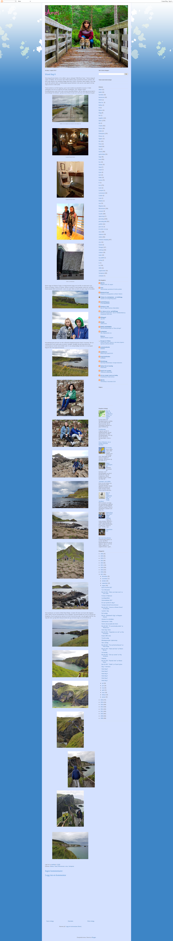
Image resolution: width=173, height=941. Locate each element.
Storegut (101, 247)
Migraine (101, 206)
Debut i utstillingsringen (109, 465)
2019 (102, 569)
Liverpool (101, 190)
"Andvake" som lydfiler (105, 481)
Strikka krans (104, 323)
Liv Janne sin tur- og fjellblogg (109, 311)
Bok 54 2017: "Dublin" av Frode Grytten (112, 664)
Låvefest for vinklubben (108, 619)
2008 (102, 718)
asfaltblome (104, 352)
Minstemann (61, 866)
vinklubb (101, 275)
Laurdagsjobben (106, 598)
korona (100, 180)
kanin (100, 172)
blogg (100, 113)
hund (100, 159)
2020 (102, 567)
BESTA (102, 283)
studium (101, 252)
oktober (104, 581)
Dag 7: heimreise (106, 666)
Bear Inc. (101, 102)
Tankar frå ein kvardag (107, 366)
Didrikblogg (104, 361)
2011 (102, 711)
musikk (100, 213)
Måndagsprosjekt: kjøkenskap (109, 640)
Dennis (100, 128)
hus (100, 162)
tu (99, 263)
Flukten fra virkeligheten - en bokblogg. (112, 297)
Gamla (100, 151)
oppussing (101, 216)
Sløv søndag (105, 642)
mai (103, 688)
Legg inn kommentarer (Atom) (73, 926)
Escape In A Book (105, 341)
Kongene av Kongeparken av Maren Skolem (111, 294)
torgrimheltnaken (105, 356)
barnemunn (101, 97)
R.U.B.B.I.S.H (102, 229)
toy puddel (101, 257)
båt (99, 123)
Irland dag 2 (105, 678)
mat (100, 203)
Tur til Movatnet (106, 590)
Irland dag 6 (105, 669)
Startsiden (70, 921)
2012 (102, 709)
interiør (100, 164)
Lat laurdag (104, 652)
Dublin (100, 131)
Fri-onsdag (109, 447)
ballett (100, 92)
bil (99, 107)
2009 (102, 716)
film (100, 141)
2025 (102, 556)
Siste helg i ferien (106, 629)
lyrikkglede (104, 331)
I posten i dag (105, 611)
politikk (100, 224)
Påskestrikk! (103, 367)
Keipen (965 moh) (106, 635)
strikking (101, 250)
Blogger (94, 937)
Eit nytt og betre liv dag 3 (108, 602)
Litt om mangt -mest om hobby (109, 375)
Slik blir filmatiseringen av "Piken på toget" (111, 328)
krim (100, 185)
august (104, 585)
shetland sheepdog (103, 239)
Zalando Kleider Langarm (107, 337)
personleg (101, 219)
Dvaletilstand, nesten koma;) (107, 377)
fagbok (100, 138)
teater (100, 255)
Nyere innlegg (50, 921)
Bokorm (103, 336)
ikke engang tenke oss (106, 333)
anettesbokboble (105, 347)
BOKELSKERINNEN (106, 327)
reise (66, 866)
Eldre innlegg (90, 921)
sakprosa (101, 234)
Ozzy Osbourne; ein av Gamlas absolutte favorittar (105, 443)
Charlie (100, 125)
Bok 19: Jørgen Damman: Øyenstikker (110, 308)
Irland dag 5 (105, 671)
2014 (102, 704)
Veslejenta (71, 866)
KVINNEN (103, 358)
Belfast (52, 866)
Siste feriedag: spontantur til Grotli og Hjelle (111, 289)
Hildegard (103, 317)
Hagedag (104, 658)
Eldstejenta (102, 133)
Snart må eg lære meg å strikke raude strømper (109, 515)
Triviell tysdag (105, 638)
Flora (100, 144)
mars (103, 692)
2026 (102, 553)
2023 (102, 560)
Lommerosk (102, 193)
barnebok (101, 94)
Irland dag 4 (105, 673)
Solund (100, 244)
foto (100, 149)
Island (100, 169)
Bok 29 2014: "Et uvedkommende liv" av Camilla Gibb (109, 414)
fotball (100, 146)
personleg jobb (102, 221)
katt (100, 175)
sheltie (100, 237)
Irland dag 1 (105, 680)
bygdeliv (101, 118)
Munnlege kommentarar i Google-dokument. (111, 362)
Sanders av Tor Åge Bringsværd (108, 298)
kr (99, 182)
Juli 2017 (103, 319)
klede (100, 177)
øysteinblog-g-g (105, 302)
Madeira (101, 201)
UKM (100, 268)
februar (104, 694)
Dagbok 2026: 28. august (107, 284)
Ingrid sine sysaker (106, 370)
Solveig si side (105, 306)
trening (100, 260)
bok (100, 115)
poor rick (101, 226)
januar (104, 697)
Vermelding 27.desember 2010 (108, 381)
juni (103, 685)
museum (101, 211)
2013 (102, 706)
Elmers (100, 136)
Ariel (52, 12)
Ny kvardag (104, 613)
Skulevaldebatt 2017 (107, 600)
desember (104, 576)
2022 (102, 563)
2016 (102, 700)
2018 (102, 572)
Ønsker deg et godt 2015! (107, 353)
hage (100, 157)
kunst (100, 188)
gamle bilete (102, 154)
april (103, 690)
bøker (100, 120)
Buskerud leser (105, 292)
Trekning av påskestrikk (106, 372)
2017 (102, 574)
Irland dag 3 (105, 676)
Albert (100, 89)
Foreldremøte (102, 429)
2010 (102, 713)
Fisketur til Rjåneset (107, 595)
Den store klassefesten (105, 538)
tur (99, 265)
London (100, 195)
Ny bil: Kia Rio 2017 (107, 587)
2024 (102, 558)
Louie (100, 198)
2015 (102, 702)
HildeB (102, 322)
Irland (56, 866)
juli (103, 683)
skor (100, 242)
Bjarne (100, 110)
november (104, 578)
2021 (102, 565)
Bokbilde (103, 348)
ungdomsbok (102, 270)
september (105, 583)
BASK (100, 100)
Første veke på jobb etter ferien (110, 624)
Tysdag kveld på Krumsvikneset (110, 605)
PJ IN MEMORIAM (105, 303)
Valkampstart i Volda (107, 621)
